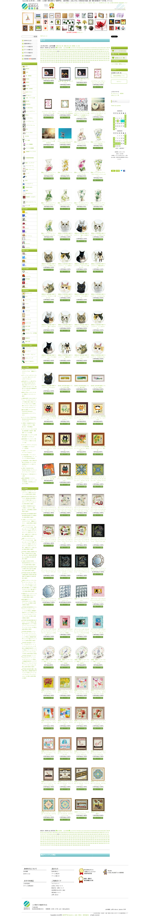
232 (91, 58)
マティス (27, 310)
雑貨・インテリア (29, 162)
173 (102, 55)
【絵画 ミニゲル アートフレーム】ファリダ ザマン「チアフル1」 (48, 722)
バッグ (27, 173)
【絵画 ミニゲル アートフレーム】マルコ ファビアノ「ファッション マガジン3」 (48, 783)
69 (101, 49)
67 (98, 49)
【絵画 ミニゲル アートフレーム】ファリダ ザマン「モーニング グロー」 (65, 691)
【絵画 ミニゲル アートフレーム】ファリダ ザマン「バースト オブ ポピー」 (48, 691)
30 (40, 49)
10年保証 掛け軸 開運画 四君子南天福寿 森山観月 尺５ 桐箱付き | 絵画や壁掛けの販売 (29, 515)
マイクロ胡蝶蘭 (29, 148)
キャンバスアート (30, 111)
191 (71, 56)
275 (45, 62)
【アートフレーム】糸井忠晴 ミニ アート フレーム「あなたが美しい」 (81, 448)
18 (92, 47)
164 (82, 55)
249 (58, 60)
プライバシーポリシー (74, 2)
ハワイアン (28, 276)
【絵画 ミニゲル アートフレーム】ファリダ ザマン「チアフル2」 (65, 722)
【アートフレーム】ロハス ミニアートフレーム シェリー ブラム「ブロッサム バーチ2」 (65, 509)
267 (98, 60)
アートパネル (29, 132)
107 (97, 51)
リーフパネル (29, 118)
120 (56, 53)
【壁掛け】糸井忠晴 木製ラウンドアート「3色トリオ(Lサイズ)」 (48, 326)
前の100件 (59, 47)
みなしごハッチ (29, 358)
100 (82, 51)
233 (93, 58)
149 (50, 55)
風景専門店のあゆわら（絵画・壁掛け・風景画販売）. (76, 915)
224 (74, 58)
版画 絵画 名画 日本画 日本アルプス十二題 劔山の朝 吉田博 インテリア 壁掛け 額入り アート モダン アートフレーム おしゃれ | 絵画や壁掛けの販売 (29, 500)
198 (87, 56)
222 (69, 58)
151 (54, 55)
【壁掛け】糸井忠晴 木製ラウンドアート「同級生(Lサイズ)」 (65, 357)
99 (80, 51)
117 (50, 53)
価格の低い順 (59, 46)
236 (100, 58)
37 (51, 49)
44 (62, 49)
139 (98, 53)
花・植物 (27, 140)
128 (74, 53)
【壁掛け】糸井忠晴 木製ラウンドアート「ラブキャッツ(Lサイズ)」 (81, 357)
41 (58, 49)
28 (107, 47)
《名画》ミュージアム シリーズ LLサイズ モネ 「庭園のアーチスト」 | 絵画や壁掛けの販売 (29, 521)
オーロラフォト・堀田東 (117, 93)
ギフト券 (27, 205)
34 (47, 49)
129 (76, 53)
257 (76, 60)
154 (61, 55)
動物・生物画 (29, 88)
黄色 (26, 212)
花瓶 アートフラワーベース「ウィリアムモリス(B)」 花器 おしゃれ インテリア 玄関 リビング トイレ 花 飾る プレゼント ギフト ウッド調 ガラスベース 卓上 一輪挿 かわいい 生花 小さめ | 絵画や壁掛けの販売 (29, 531)
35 (48, 49)
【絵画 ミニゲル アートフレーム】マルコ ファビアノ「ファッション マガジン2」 (98, 752)
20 (95, 47)
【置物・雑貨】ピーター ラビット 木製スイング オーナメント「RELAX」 (48, 661)
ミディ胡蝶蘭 (29, 144)
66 (97, 49)
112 (108, 51)
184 (56, 56)
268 (100, 60)
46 (65, 49)
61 (89, 49)
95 (73, 51)
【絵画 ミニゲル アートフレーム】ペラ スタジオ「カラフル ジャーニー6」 (65, 813)
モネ (26, 296)
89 (64, 51)
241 (41, 60)
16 (88, 47)
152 (56, 55)
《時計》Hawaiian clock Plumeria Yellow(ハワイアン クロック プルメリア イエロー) (29, 470)
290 (78, 62)
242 (43, 60)
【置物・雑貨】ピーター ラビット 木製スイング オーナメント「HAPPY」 (81, 661)
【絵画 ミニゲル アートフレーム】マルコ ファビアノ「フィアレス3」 (65, 752)
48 (69, 49)
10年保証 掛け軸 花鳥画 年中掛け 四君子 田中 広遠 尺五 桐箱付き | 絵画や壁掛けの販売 (29, 568)
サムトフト (28, 299)
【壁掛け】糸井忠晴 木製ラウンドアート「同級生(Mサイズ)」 (98, 265)
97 (76, 51)
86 (59, 51)
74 (40, 51)
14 (85, 47)
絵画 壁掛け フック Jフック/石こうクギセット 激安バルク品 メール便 (29, 440)
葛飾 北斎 (27, 341)
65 (95, 49)
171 (98, 55)
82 (53, 51)
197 (85, 56)
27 (106, 47)
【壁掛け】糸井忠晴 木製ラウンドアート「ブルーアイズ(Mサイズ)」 (81, 265)
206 (104, 56)
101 (84, 51)
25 (102, 47)
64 (94, 49)
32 (44, 49)
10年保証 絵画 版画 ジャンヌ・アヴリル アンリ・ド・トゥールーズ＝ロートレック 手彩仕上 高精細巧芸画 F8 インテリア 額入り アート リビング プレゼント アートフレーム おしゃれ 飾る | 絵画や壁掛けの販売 (29, 661)
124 (65, 53)
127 (71, 53)
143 (106, 53)
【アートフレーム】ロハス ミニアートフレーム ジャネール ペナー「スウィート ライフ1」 (98, 509)
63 (92, 49)
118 (52, 53)
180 (48, 56)
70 (103, 49)
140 (100, 53)
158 (69, 55)
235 (98, 58)
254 (69, 60)
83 (55, 51)
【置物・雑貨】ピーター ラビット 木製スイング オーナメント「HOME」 (65, 661)
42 (59, 49)
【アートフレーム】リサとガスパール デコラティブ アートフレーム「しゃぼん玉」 (98, 631)
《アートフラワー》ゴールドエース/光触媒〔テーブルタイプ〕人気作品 (29, 446)
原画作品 (27, 104)
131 (80, 53)
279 (54, 62)
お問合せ (67, 2)
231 (89, 58)
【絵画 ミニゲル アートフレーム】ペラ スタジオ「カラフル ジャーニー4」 (98, 783)
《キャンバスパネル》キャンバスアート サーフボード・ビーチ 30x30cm (98, 113)
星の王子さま (29, 193)
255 (71, 60)
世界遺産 (27, 279)
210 (43, 58)
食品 (26, 180)
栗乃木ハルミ (28, 293)
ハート (26, 272)
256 (74, 60)
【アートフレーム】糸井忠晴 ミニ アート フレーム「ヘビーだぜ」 (98, 417)
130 (78, 53)
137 (93, 53)
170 (95, 55)
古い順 (78, 46)
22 (98, 47)
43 (61, 49)
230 (87, 58)
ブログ (126, 2)
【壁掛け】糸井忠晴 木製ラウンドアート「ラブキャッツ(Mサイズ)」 (48, 296)
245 (50, 60)
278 (52, 62)
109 (101, 51)
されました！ (75, 32)
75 (42, 51)
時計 (26, 129)
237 (102, 58)
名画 (26, 72)
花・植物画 (28, 75)
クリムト (27, 307)
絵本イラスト (29, 92)
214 (52, 58)
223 (71, 58)
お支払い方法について (83, 2)
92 (69, 51)
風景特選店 (116, 2)
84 (56, 51)
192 (74, 56)
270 (104, 60)
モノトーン (28, 239)
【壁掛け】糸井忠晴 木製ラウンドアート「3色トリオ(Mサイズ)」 (81, 235)
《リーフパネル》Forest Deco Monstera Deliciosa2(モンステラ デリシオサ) (29, 419)
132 (82, 53)
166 (87, 55)
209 (41, 58)
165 (85, 55)
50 (72, 49)
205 (102, 56)
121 (58, 53)
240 (108, 58)
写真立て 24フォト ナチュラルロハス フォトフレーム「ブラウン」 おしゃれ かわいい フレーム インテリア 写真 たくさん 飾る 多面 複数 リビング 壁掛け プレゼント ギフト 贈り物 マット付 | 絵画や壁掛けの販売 (29, 586)
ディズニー (28, 351)
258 (78, 60)
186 (61, 56)
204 (100, 56)
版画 (26, 190)
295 (89, 62)
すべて (45, 36)
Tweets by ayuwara (116, 105)
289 (76, 62)
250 (61, 60)
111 (106, 51)
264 (91, 60)
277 (50, 62)
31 (42, 49)
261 (85, 60)
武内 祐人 (27, 329)
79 (48, 51)
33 (45, 49)
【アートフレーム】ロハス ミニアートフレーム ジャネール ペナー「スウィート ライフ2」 (48, 539)
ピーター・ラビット (30, 354)
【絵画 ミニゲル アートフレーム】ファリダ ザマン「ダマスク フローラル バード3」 (81, 691)
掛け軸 (27, 136)
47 (67, 49)
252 (65, 60)
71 (105, 49)
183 (54, 56)
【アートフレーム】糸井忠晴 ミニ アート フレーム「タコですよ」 (48, 417)
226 (78, 58)
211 (45, 58)
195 (80, 56)
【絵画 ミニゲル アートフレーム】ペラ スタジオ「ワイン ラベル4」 (81, 783)
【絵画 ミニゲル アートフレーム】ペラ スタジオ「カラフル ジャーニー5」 (48, 813)
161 (76, 55)
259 (80, 60)
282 (61, 62)
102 (86, 51)
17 (90, 47)
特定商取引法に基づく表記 (104, 2)
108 (99, 51)
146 (43, 55)
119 (54, 53)
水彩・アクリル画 (30, 97)
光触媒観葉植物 (29, 157)
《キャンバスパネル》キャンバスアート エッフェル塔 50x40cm (48, 141)
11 (81, 47)
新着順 (73, 46)
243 (45, 60)
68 (100, 49)
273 (41, 62)
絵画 (26, 66)
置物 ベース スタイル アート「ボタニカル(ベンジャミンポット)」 (98, 174)
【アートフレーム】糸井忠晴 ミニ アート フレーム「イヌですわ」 (48, 448)
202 (95, 56)
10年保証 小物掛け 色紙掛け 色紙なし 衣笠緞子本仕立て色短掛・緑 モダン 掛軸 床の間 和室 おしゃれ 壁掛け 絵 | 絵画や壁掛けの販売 (29, 555)
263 (89, 60)
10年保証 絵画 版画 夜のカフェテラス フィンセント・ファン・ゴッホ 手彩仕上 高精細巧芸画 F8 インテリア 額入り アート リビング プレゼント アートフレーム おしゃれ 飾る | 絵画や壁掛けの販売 (29, 612)
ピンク (27, 228)
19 (93, 47)
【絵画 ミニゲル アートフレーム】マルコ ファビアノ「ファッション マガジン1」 (81, 752)
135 (89, 53)
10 (79, 47)
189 (67, 56)
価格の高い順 (67, 46)
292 (82, 62)
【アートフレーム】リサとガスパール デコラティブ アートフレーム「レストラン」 (98, 600)
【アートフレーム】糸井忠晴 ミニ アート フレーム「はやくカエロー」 (65, 417)
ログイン (119, 81)
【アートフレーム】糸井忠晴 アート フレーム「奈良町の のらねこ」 (65, 478)
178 (43, 56)
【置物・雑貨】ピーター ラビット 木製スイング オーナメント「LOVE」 (98, 661)
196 (82, 56)
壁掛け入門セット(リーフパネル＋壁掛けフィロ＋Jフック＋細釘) (29, 394)
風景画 (27, 68)
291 (80, 62)
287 (71, 62)
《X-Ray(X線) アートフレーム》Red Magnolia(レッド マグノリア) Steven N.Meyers (29, 456)
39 (55, 49)
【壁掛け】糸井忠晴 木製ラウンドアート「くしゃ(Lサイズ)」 (98, 326)
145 (41, 55)
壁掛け (27, 115)
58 (84, 49)
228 (82, 58)
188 (65, 56)
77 (45, 51)
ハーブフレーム (29, 121)
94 (72, 51)
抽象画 (27, 82)
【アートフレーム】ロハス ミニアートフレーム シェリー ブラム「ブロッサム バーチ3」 (81, 509)
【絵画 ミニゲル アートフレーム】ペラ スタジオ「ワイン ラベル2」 (65, 783)
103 (88, 51)
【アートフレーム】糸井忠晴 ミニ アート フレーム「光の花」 (98, 448)
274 (43, 62)
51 (73, 49)
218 (61, 58)
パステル (27, 247)
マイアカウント (62, 2)
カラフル (27, 243)
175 (106, 55)
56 (81, 49)
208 (108, 56)
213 (50, 58)
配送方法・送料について (93, 2)
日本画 (27, 85)
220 (65, 58)
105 (93, 51)
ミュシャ (27, 315)
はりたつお (28, 323)
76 (44, 51)
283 (63, 62)
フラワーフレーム (30, 125)
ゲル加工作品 (29, 107)
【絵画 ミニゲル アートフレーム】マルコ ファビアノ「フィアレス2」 (48, 752)
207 (106, 56)
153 (58, 55)
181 (50, 56)
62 (90, 49)
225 (76, 58)
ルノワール (28, 319)
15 (87, 47)
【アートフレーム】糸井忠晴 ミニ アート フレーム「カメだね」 (65, 448)
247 (54, 60)
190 (69, 56)
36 (50, 49)
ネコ (26, 287)
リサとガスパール (29, 348)
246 (52, 60)
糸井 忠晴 (27, 326)
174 (104, 55)
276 (48, 62)
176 (108, 55)
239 (106, 58)
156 (65, 55)
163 (80, 55)
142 (104, 53)
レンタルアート (29, 183)
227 (80, 58)
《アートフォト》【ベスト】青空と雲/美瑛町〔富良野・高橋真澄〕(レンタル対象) (29, 430)
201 (93, 56)
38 (53, 49)
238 (104, 58)
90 (65, 51)
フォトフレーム (29, 165)
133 (85, 53)
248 (56, 60)
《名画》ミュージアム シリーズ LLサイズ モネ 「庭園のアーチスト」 (29, 371)
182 (52, 56)
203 (98, 56)
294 (87, 62)
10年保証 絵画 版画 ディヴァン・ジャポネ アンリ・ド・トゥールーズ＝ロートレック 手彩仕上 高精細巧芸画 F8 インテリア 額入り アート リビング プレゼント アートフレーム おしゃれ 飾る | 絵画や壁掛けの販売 (29, 648)
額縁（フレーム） (30, 169)
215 (54, 58)
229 (85, 58)
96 (75, 51)
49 (70, 49)
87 (61, 51)
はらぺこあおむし (29, 361)
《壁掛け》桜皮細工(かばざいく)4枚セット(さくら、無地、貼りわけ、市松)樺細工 (29, 425)
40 (56, 49)
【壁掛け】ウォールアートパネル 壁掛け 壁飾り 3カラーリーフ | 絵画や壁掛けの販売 (29, 595)
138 (95, 53)
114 (43, 53)
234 (95, 58)
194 (78, 56)
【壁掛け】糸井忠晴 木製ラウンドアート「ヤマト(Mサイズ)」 (81, 296)
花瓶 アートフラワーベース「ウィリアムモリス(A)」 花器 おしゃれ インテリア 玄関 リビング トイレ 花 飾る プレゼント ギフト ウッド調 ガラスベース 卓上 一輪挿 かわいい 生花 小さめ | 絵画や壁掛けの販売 (29, 544)
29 (109, 47)
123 (63, 53)
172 (100, 55)
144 (108, 53)
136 (91, 53)
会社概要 (112, 2)
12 (82, 47)
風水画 (27, 101)
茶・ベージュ (28, 236)
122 (61, 53)
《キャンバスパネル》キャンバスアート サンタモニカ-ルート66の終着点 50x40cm (65, 141)
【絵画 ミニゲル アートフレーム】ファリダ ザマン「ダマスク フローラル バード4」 (98, 691)
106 (95, 51)
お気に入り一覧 (115, 95)
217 (58, 58)
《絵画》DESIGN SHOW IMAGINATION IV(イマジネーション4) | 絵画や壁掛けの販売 (29, 562)
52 (75, 49)
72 (106, 49)
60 (87, 49)
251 (63, 60)
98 (78, 51)
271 (106, 60)
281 (58, 62)
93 (70, 51)
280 (56, 62)
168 (91, 55)
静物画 (27, 79)
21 (96, 47)
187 (63, 56)
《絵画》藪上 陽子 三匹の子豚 (48, 79)
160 (74, 55)
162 (78, 55)
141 (102, 53)
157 (67, 55)
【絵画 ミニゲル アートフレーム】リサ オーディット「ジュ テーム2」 (98, 722)
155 (63, 55)
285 (67, 62)
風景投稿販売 (121, 2)
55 (80, 49)
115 (45, 53)
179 (45, 56)
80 (50, 51)
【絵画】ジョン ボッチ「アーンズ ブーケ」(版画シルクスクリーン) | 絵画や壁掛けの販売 (29, 492)
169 (93, 55)
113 (41, 53)
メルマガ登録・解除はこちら (118, 64)
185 (58, 56)
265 (93, 60)
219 (63, 58)
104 (90, 51)
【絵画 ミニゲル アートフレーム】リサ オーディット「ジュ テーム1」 (81, 722)
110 (103, 51)
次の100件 (66, 47)
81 (51, 51)
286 (69, 62)
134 (87, 53)
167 (89, 55)
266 (95, 60)
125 (67, 53)
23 (99, 47)
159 (71, 55)
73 (108, 49)
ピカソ (27, 303)
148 (48, 55)
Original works (28, 187)
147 (45, 55)
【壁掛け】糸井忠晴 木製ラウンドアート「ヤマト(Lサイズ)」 (48, 387)
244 (48, 60)
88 (62, 51)
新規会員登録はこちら (119, 75)
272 (108, 60)
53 (76, 49)
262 (87, 60)
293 (85, 62)
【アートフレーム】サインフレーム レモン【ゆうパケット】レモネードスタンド (29, 377)
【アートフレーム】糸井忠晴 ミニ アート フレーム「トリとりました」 (81, 417)
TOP (41, 36)
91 (67, 51)
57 (83, 49)
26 (104, 47)
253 (67, 60)
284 (65, 62)
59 (86, 49)
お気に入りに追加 (48, 83)
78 (47, 51)
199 (89, 56)
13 (84, 47)
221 (67, 58)
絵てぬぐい (28, 95)
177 (41, 56)
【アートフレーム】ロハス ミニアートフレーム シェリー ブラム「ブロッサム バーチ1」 (48, 509)
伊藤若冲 (27, 338)
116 (48, 53)
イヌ (26, 283)
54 (78, 49)
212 (48, 58)
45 (64, 49)
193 (76, 56)
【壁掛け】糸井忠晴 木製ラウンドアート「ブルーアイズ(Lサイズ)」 (48, 357)
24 (101, 47)
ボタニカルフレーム (30, 202)
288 (74, 62)
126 (69, 53)
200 (91, 56)
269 (102, 60)
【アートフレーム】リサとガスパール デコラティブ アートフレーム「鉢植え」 (65, 631)
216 (56, 58)
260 (82, 60)
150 (52, 55)
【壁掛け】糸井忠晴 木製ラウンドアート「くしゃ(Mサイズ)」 (65, 265)
